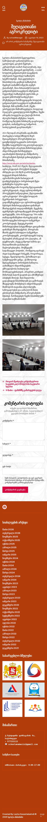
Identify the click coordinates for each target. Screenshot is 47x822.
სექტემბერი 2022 (11, 615)
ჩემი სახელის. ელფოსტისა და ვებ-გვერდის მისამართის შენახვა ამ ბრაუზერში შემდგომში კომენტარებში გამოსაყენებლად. (24, 480)
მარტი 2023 (8, 594)
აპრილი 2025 (9, 547)
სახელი (6, 444)
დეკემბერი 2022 (10, 605)
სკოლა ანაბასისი (23, 21)
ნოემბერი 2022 (10, 608)
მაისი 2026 (8, 529)
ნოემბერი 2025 (10, 536)
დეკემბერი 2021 (10, 648)
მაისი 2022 (7, 630)
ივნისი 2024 (8, 562)
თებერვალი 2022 (11, 641)
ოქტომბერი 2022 (11, 612)
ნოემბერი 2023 (10, 583)
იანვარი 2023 (9, 601)
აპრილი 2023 (9, 590)
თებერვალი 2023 (11, 597)
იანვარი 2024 (9, 580)
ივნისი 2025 (8, 544)
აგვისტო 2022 (9, 619)
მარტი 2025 (8, 551)
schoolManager (16, 38)
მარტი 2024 (8, 572)
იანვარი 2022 (9, 644)
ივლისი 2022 (9, 623)
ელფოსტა (7, 455)
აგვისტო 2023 (9, 587)
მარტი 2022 (8, 637)
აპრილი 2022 (9, 633)
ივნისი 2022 (8, 626)
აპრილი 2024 (9, 569)
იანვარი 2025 (9, 554)
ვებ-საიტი (6, 466)
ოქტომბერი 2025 (11, 540)
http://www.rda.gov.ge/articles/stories (18, 163)
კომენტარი (8, 421)
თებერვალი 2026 (11, 533)
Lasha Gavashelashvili (24, 814)
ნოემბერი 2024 (10, 558)
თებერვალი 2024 (11, 576)
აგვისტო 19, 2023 (35, 38)
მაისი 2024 (8, 565)
